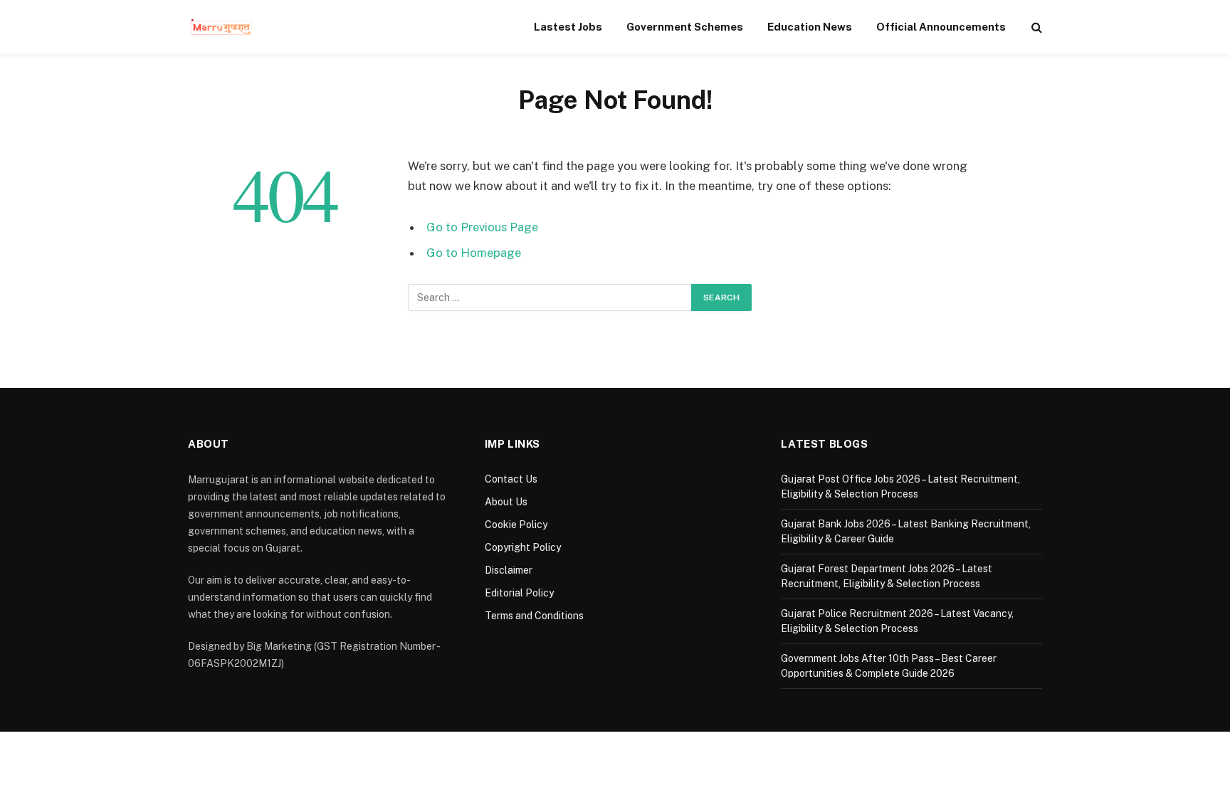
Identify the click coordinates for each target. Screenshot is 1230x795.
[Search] (1035, 27)
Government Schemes (684, 27)
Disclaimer (508, 570)
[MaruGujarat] (221, 27)
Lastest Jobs (568, 27)
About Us (506, 501)
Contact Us (511, 479)
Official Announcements (941, 27)
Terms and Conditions (534, 615)
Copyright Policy (523, 547)
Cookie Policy (516, 524)
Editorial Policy (519, 593)
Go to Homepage (473, 253)
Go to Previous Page (482, 227)
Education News (809, 27)
